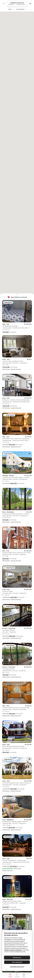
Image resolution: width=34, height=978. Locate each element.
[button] (5, 332)
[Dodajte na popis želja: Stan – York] (29, 302)
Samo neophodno (17, 962)
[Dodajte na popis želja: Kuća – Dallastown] (29, 797)
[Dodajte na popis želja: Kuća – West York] (29, 877)
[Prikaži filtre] (30, 3)
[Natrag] (4, 3)
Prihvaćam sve (17, 957)
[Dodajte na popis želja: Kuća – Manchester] (29, 490)
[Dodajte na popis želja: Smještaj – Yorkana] (29, 453)
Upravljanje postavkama (17, 966)
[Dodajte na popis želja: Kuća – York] (29, 337)
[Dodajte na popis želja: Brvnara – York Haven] (29, 606)
